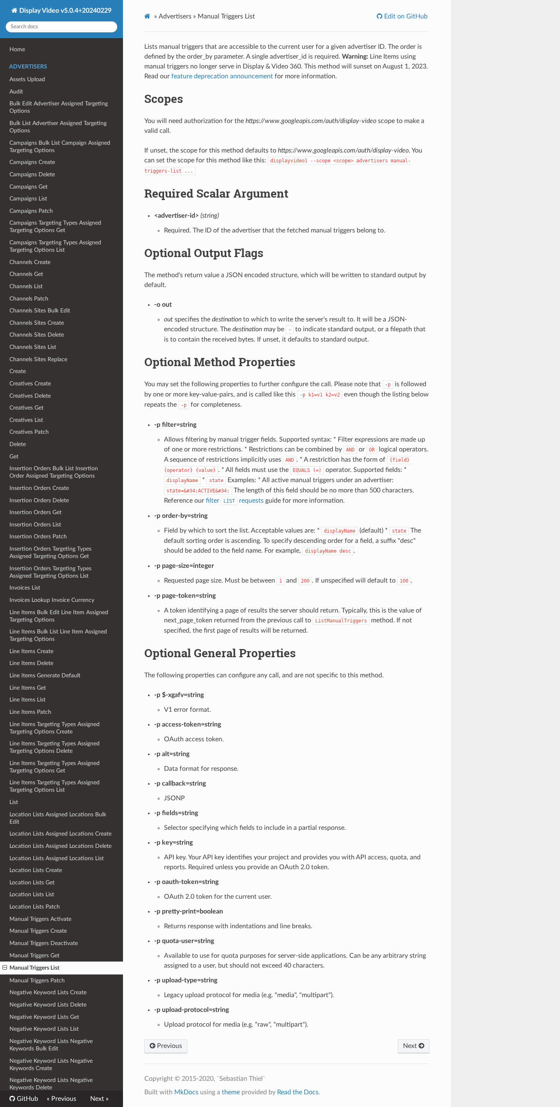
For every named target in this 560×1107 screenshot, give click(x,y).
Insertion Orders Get (35, 512)
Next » (99, 1099)
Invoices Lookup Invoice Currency (51, 600)
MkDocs (186, 1092)
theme (231, 1092)
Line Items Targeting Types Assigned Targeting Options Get (54, 767)
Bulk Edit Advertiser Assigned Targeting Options (58, 107)
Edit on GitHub (405, 16)
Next (411, 1046)
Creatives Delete (30, 396)
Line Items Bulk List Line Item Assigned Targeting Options (58, 635)
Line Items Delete (31, 663)
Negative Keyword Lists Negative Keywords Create (51, 1064)
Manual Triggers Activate (40, 919)
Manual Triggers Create (38, 931)
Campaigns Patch (31, 211)
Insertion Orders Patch (38, 536)
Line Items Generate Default (44, 675)
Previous (168, 1046)
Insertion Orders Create (39, 488)
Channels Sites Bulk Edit (39, 311)
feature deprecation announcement (222, 76)
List (13, 802)
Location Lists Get (32, 882)
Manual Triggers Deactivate (43, 943)
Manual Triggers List (34, 968)
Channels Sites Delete (36, 335)
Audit (16, 92)
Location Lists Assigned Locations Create (60, 834)
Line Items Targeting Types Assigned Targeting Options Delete (54, 747)
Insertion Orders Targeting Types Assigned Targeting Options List (50, 572)
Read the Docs (298, 1092)
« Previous (61, 1099)
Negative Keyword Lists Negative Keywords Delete (51, 1084)
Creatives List (26, 420)
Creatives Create (30, 383)
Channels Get (26, 274)
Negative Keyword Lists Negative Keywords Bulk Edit (51, 1045)
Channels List (26, 286)
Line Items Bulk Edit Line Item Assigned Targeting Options (58, 616)
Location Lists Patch (34, 907)
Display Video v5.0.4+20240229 (65, 10)
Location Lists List (31, 894)
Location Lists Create (35, 870)
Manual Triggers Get (34, 955)
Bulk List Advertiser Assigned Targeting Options (58, 127)
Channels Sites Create (36, 323)
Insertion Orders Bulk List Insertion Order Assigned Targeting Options (53, 472)
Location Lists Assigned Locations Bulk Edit (57, 818)
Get (13, 456)
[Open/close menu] (4, 968)
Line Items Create (31, 651)
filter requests (235, 500)
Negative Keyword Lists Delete (48, 1005)
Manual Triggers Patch (37, 980)
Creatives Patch (29, 432)
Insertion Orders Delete (39, 500)
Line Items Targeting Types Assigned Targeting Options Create (54, 728)
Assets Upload (27, 79)
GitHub (26, 1099)
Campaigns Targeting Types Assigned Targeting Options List (55, 246)
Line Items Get (27, 688)
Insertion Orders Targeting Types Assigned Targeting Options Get (50, 552)
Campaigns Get (28, 187)
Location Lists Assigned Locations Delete (60, 846)
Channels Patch (28, 299)
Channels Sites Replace (38, 359)
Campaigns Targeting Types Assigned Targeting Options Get (55, 226)
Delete (17, 444)
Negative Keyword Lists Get (44, 1017)
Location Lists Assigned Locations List (56, 858)
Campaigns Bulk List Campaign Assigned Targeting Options (59, 146)
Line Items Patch (30, 712)
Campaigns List (28, 199)
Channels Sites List (32, 347)
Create (17, 371)
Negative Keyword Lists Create (48, 992)
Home (17, 49)
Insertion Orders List (35, 525)
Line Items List (27, 700)
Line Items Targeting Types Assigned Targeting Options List (54, 786)
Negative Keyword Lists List (44, 1029)
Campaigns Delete (32, 174)
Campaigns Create (32, 162)
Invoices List (24, 588)
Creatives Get (26, 408)
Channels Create (29, 262)
